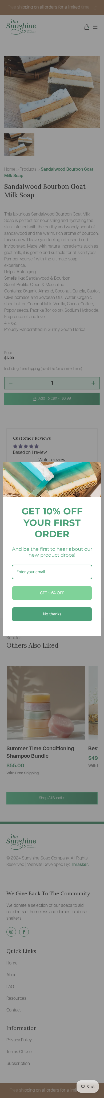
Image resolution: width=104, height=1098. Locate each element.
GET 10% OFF (52, 593)
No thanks (52, 614)
